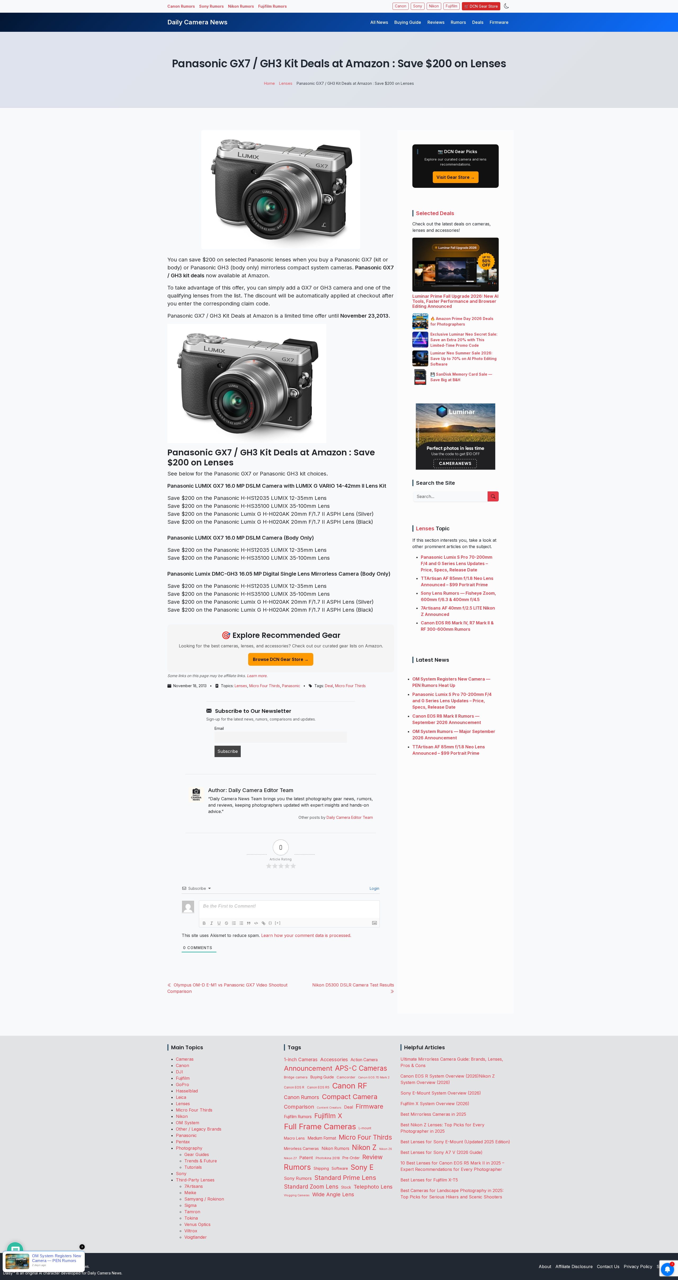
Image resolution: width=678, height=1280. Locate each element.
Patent (306, 1157)
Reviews (435, 22)
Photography (189, 1148)
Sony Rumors (211, 6)
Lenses (241, 685)
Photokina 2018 (328, 1158)
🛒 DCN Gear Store (481, 6)
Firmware (499, 22)
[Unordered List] (241, 923)
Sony (417, 6)
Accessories (334, 1059)
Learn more (256, 675)
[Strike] (226, 923)
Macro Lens (294, 1138)
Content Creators (329, 1107)
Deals (477, 22)
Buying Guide (407, 22)
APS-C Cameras (361, 1068)
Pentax (183, 1141)
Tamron (192, 1211)
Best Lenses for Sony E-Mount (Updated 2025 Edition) (455, 1141)
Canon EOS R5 (318, 1087)
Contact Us (608, 1266)
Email (219, 728)
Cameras (185, 1059)
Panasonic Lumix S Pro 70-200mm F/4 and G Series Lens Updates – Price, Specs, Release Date (456, 563)
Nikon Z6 (385, 1149)
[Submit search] (493, 496)
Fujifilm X (328, 1116)
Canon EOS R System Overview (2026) (439, 1076)
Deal (329, 685)
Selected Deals (435, 213)
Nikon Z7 (290, 1158)
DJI (179, 1071)
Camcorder (346, 1077)
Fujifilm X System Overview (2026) (434, 1103)
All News (379, 22)
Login (374, 888)
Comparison (299, 1107)
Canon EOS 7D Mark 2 (374, 1077)
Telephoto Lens (373, 1186)
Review (372, 1157)
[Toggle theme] (506, 6)
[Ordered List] (234, 923)
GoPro (182, 1084)
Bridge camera (295, 1077)
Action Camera (364, 1059)
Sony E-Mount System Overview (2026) (440, 1093)
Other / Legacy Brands (198, 1129)
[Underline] (219, 923)
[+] (278, 923)
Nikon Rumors (241, 6)
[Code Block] (256, 923)
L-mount (365, 1128)
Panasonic (291, 685)
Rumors (458, 22)
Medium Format (321, 1138)
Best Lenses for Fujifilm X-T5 (429, 1180)
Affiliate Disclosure (574, 1266)
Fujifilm (451, 6)
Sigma (190, 1205)
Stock (346, 1187)
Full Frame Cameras (320, 1126)
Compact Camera (349, 1096)
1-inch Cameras (301, 1059)
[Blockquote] (248, 923)
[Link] (263, 923)
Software (340, 1168)
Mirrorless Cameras (301, 1148)
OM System (187, 1122)
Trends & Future (200, 1160)
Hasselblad (187, 1091)
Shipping (321, 1168)
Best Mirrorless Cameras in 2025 (433, 1114)
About (545, 1266)
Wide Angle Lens (333, 1194)
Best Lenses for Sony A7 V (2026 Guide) (441, 1152)
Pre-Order (351, 1158)
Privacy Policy (638, 1266)
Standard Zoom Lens (311, 1186)
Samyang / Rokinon (204, 1199)
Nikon (434, 6)
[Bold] (204, 923)
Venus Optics (197, 1224)
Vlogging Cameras (297, 1195)
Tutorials (193, 1167)
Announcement (308, 1068)
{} (270, 923)
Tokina (191, 1218)
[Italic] (211, 923)
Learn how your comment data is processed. (306, 935)
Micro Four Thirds (264, 685)
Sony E (362, 1167)
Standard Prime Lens (345, 1177)
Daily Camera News (197, 22)
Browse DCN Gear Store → (281, 659)
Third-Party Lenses (195, 1180)
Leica (181, 1097)
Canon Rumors (181, 6)
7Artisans (193, 1186)
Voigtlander (195, 1237)
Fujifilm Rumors (272, 6)
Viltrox (190, 1230)
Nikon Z (364, 1147)
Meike (190, 1192)
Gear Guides (196, 1154)
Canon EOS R (294, 1087)
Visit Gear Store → (455, 177)
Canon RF (349, 1085)
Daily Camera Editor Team (350, 817)
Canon (400, 6)
